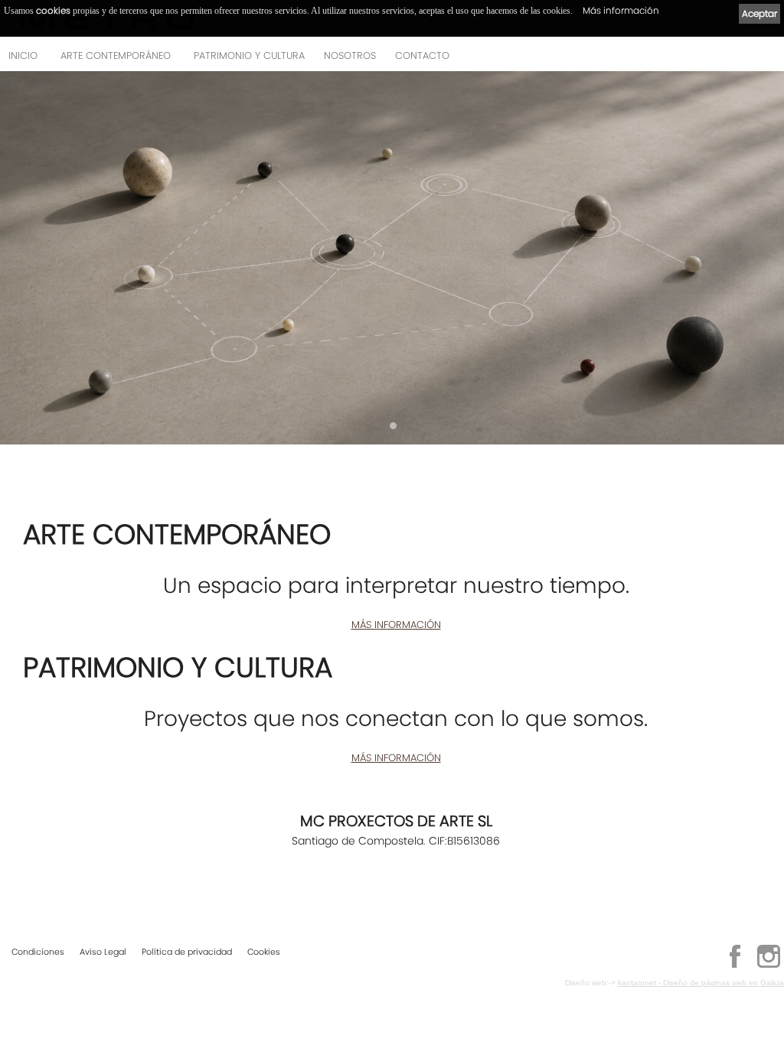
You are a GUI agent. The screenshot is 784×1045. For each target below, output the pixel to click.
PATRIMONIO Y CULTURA (249, 55)
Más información (621, 10)
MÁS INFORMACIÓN (396, 624)
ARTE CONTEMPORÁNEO (115, 55)
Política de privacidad (187, 952)
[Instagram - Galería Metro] (768, 965)
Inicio (23, 55)
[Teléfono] (768, 60)
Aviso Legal (103, 952)
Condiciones (37, 952)
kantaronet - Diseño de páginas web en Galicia (701, 982)
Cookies (263, 952)
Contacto (422, 55)
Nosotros (350, 55)
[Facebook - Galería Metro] (735, 965)
